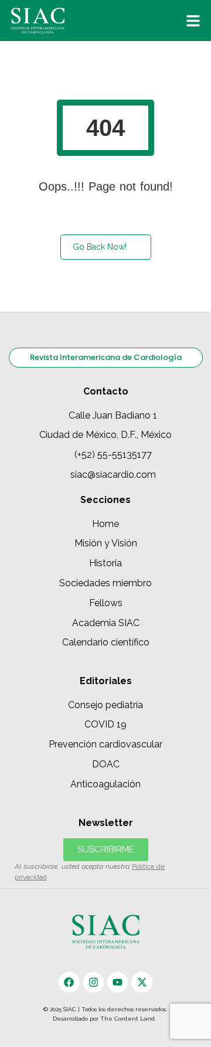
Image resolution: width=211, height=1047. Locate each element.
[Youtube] (117, 982)
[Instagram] (93, 982)
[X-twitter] (141, 982)
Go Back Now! (100, 246)
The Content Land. (129, 1018)
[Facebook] (69, 982)
